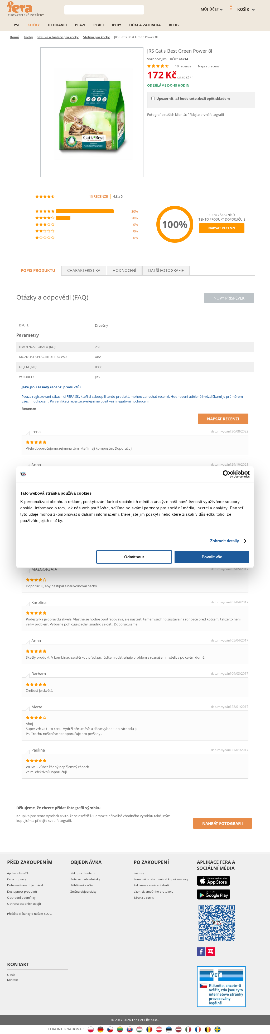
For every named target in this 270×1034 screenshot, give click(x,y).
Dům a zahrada (145, 24)
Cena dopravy (16, 879)
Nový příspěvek (229, 298)
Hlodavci (57, 24)
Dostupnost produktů (22, 891)
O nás (11, 975)
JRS (164, 59)
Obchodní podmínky (21, 897)
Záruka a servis (144, 897)
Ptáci (98, 24)
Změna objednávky (83, 891)
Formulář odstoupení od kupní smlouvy (161, 879)
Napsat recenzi (209, 66)
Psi (17, 24)
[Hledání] (140, 9)
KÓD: (174, 59)
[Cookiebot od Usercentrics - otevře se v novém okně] (227, 474)
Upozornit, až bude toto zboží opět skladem (193, 98)
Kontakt (12, 980)
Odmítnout (134, 557)
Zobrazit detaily (224, 541)
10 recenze (183, 66)
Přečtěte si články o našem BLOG (29, 914)
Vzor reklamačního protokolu (153, 891)
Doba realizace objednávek (25, 885)
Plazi (80, 24)
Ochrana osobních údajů (24, 904)
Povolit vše (212, 557)
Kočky (33, 24)
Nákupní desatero (82, 873)
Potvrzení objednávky (85, 879)
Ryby (116, 24)
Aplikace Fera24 (17, 873)
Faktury (139, 873)
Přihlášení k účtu (81, 885)
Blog (174, 24)
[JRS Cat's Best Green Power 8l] (92, 112)
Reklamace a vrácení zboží (151, 885)
